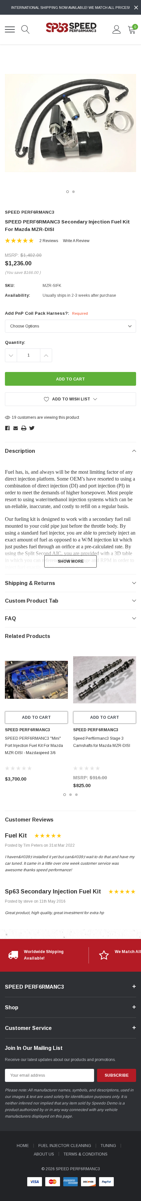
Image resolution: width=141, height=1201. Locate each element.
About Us (44, 1154)
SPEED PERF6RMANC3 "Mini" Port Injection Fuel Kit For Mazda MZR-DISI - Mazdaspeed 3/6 (34, 745)
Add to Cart (36, 717)
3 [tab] (76, 794)
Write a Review (76, 240)
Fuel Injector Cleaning (64, 1145)
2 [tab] (73, 191)
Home (23, 1145)
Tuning (108, 1145)
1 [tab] (67, 191)
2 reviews (48, 240)
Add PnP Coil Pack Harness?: (46, 313)
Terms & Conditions (86, 1154)
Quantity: (15, 342)
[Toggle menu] (10, 29)
